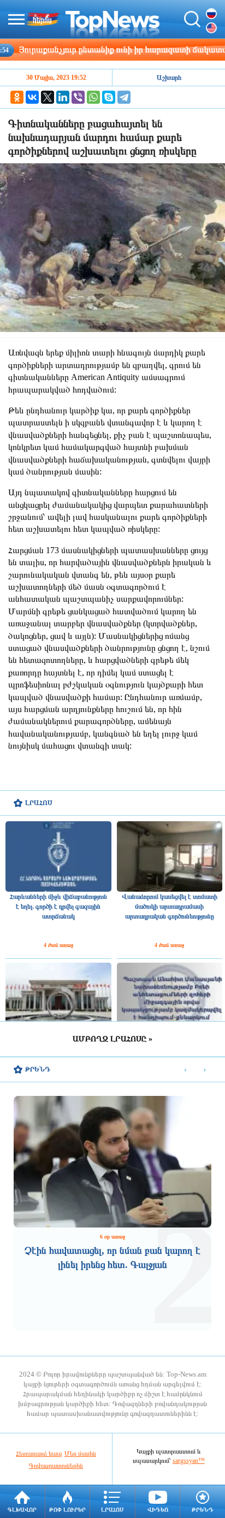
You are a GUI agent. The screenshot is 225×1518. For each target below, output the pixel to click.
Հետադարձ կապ (39, 1453)
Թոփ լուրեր (67, 1510)
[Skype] (108, 97)
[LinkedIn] (62, 97)
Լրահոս (112, 1510)
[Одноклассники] (16, 97)
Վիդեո (157, 1510)
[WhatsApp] (93, 97)
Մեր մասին (80, 1453)
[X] (47, 97)
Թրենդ (203, 1510)
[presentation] (185, 1070)
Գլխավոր (22, 1510)
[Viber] (78, 97)
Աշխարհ (169, 77)
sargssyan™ (189, 1460)
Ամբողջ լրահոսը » (112, 1039)
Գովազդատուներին (56, 1465)
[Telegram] (124, 97)
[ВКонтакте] (32, 97)
